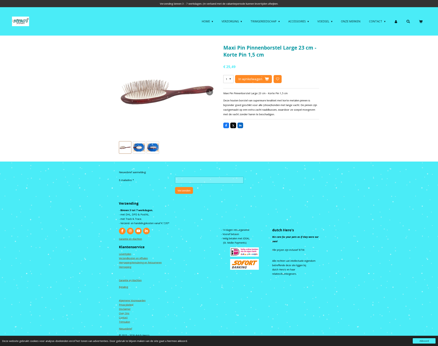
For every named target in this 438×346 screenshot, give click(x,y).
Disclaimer (125, 309)
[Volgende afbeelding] (209, 92)
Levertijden (125, 254)
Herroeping (125, 267)
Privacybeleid (126, 304)
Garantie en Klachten (130, 239)
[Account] (396, 21)
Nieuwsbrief (125, 328)
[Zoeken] (408, 21)
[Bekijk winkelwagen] (420, 21)
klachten (137, 280)
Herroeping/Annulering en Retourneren (140, 262)
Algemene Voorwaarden (132, 300)
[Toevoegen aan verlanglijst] (278, 79)
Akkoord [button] (424, 340)
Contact (123, 317)
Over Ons (124, 313)
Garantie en (125, 280)
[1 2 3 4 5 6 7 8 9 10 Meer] (228, 79)
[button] (125, 147)
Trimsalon (124, 321)
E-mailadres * (126, 180)
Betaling (123, 287)
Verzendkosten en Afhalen (133, 258)
